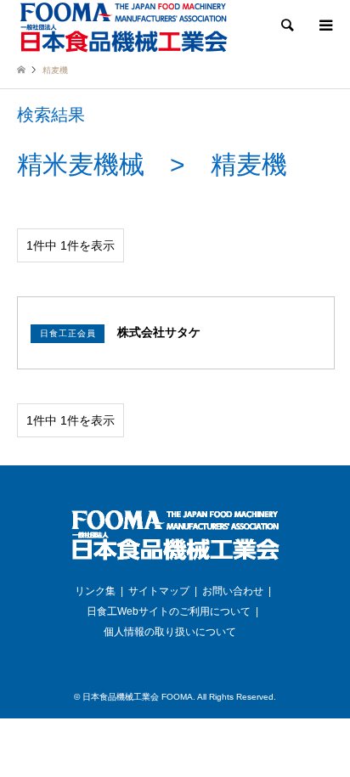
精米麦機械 (80, 164)
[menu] (324, 25)
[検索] (286, 25)
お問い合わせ (232, 591)
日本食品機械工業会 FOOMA (137, 696)
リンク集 (95, 591)
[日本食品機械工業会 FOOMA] (123, 26)
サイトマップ (158, 591)
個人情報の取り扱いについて (170, 632)
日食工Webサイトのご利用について (169, 611)
